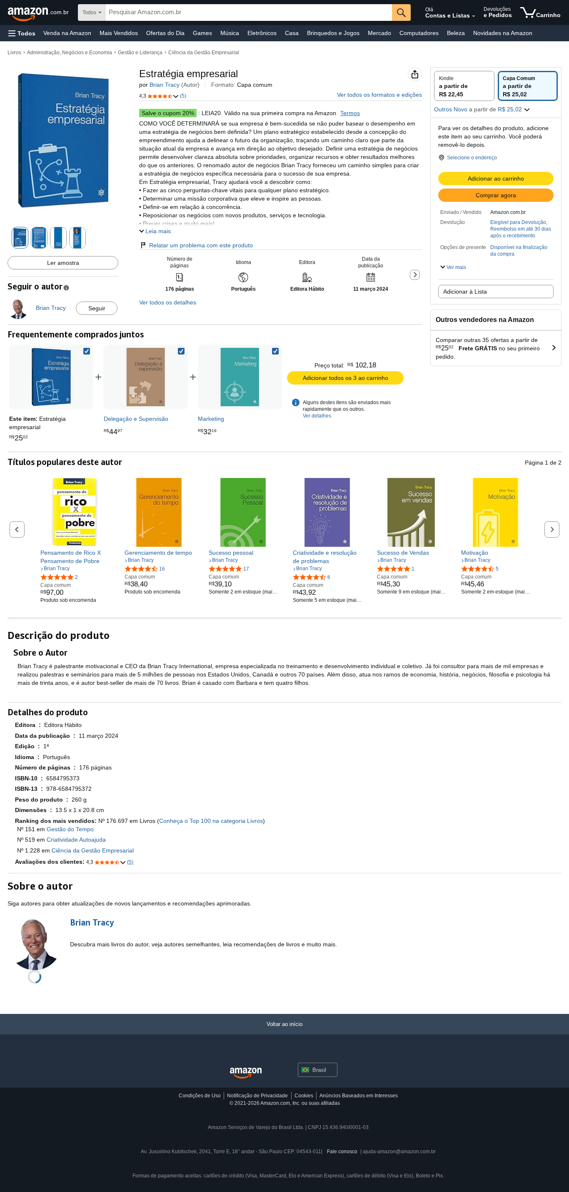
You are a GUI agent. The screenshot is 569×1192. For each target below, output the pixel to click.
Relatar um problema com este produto (201, 245)
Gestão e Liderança (140, 52)
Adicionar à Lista (465, 291)
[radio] (464, 86)
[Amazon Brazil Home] (246, 1073)
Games (202, 33)
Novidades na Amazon (502, 33)
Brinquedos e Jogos (333, 33)
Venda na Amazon (67, 33)
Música (229, 33)
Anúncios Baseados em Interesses (358, 1096)
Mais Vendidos (119, 33)
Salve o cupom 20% (168, 113)
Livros (14, 52)
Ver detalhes (317, 416)
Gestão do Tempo (70, 829)
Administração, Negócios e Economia (69, 52)
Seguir (96, 308)
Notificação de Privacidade (257, 1096)
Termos (350, 113)
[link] (146, 377)
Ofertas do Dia (165, 33)
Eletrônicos (262, 33)
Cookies (303, 1096)
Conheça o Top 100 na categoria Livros (211, 820)
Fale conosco (342, 1151)
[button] (22, 33)
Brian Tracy (165, 84)
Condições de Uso (200, 1096)
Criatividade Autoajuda (76, 839)
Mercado (379, 33)
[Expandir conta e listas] (473, 16)
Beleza (456, 33)
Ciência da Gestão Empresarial (203, 52)
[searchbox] (248, 12)
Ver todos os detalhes (167, 302)
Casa (292, 33)
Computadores (419, 33)
